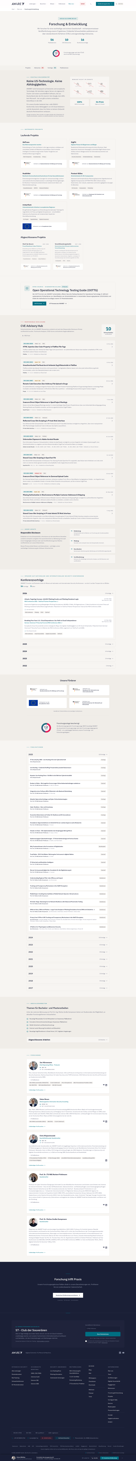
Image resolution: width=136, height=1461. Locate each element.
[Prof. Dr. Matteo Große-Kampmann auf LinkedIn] (106, 1248)
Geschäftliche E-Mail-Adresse (92, 1325)
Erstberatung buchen (104, 4)
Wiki (90, 1373)
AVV (33, 1446)
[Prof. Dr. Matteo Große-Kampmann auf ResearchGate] (104, 1248)
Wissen (52, 4)
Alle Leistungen (16, 1371)
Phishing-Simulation (56, 1374)
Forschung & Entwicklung (115, 1393)
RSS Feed (27, 335)
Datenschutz (105, 1342)
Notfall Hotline (47, 1438)
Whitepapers (92, 1378)
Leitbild (77, 1446)
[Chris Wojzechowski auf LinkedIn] (106, 1160)
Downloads (92, 1385)
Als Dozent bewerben (63, 1438)
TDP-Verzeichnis (54, 1446)
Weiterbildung (75, 1367)
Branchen (43, 4)
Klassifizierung (102, 1446)
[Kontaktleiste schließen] (122, 1458)
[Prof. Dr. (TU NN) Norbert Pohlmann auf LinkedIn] (106, 1205)
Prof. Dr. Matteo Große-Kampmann (53, 1219)
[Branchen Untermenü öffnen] (47, 4)
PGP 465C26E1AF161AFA (48, 1142)
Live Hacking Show (55, 1371)
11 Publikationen (35, 1080)
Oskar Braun (44, 1099)
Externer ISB (34, 1380)
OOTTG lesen (38, 303)
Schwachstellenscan (18, 1381)
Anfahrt (110, 1422)
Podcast (91, 1393)
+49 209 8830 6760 (19, 1438)
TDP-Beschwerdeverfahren (67, 1446)
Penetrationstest (17, 1374)
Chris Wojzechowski (47, 1136)
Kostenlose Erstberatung (110, 1458)
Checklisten (92, 1381)
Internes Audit (35, 1377)
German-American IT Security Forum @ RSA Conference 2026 (43, 623)
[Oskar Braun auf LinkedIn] (106, 1121)
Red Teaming (15, 1378)
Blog (90, 1370)
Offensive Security (19, 1367)
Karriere (110, 1403)
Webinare (91, 1389)
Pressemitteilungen (113, 1410)
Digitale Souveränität (114, 1381)
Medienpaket (112, 1407)
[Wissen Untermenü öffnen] (56, 4)
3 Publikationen (35, 1118)
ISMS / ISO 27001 (36, 1373)
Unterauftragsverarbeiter (42, 1446)
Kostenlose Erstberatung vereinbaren (67, 1295)
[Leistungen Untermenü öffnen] (37, 4)
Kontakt (110, 1415)
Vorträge (52, 68)
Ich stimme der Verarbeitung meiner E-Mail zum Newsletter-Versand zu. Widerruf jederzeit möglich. (103, 1341)
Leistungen (32, 4)
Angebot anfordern (113, 1418)
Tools (90, 1396)
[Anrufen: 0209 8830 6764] (91, 4)
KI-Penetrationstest (17, 1385)
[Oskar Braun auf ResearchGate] (104, 1121)
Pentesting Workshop (75, 1380)
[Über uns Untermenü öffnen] (75, 4)
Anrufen (96, 1458)
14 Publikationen (35, 1244)
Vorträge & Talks (112, 1400)
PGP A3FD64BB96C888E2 (48, 1069)
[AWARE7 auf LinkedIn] (120, 1353)
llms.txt (109, 1446)
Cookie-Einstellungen (118, 1446)
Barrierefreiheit (93, 1446)
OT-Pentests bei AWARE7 (56, 303)
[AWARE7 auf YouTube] (123, 1353)
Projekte (28, 68)
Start (13, 9)
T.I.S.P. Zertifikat (74, 1377)
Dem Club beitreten (103, 1334)
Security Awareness (58, 1367)
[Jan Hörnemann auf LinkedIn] (106, 1085)
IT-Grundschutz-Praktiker (76, 1383)
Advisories (38, 68)
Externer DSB (35, 1384)
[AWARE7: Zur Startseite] (18, 4)
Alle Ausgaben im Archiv (43, 1341)
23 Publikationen (35, 1202)
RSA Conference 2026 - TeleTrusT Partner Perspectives (41, 601)
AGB (29, 1446)
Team (109, 1374)
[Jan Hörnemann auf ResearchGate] (104, 1085)
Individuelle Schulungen (57, 1378)
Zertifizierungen (112, 1378)
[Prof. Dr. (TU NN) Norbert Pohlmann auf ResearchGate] (104, 1205)
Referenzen (62, 4)
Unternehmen (113, 1367)
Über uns (71, 4)
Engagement (111, 1385)
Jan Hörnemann (46, 1062)
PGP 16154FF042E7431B (48, 1106)
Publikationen (64, 68)
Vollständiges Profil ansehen (36, 1090)
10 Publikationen (35, 1155)
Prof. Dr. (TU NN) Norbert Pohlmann (53, 1174)
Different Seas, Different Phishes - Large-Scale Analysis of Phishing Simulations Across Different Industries (61, 909)
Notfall (83, 4)
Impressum (15, 1446)
